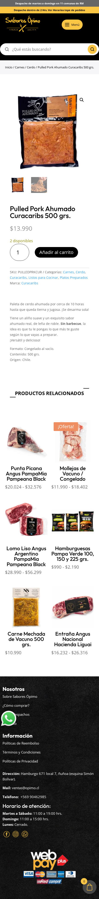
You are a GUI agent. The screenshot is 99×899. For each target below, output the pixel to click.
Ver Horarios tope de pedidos (66, 10)
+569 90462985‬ (33, 796)
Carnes (19, 67)
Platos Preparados (74, 277)
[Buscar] (92, 49)
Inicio (8, 67)
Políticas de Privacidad (20, 761)
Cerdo (31, 67)
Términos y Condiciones (22, 752)
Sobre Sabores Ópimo (20, 696)
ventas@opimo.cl (25, 788)
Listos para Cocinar (43, 277)
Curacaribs (18, 277)
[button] (82, 100)
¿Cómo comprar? (16, 705)
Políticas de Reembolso (21, 743)
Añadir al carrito (56, 252)
